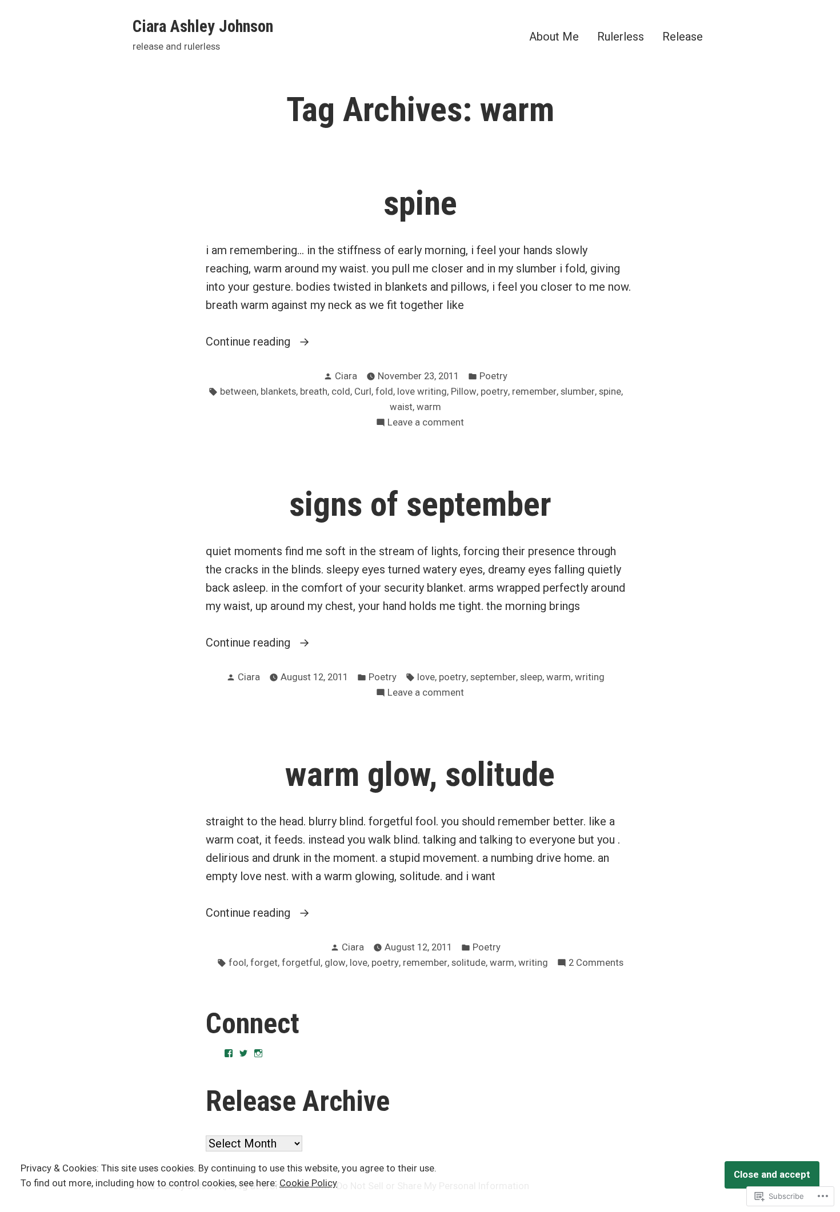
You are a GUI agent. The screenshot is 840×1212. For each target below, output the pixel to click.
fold (384, 391)
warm (429, 407)
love (426, 677)
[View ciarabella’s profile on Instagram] (258, 1053)
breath (313, 391)
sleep (531, 677)
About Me (554, 36)
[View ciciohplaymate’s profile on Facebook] (228, 1053)
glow (335, 962)
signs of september (420, 504)
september (493, 677)
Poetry (493, 376)
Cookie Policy (308, 1183)
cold (340, 391)
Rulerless (620, 36)
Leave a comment (425, 423)
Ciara (346, 376)
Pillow (464, 391)
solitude (468, 962)
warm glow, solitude (420, 774)
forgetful (301, 962)
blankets (278, 391)
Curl (362, 391)
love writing (422, 391)
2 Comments (596, 964)
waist (401, 407)
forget (264, 962)
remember (534, 391)
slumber (578, 391)
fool (237, 962)
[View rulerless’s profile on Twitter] (243, 1053)
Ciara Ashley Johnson (203, 26)
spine (420, 203)
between (238, 391)
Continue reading (249, 341)
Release (682, 36)
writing (590, 677)
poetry (494, 391)
